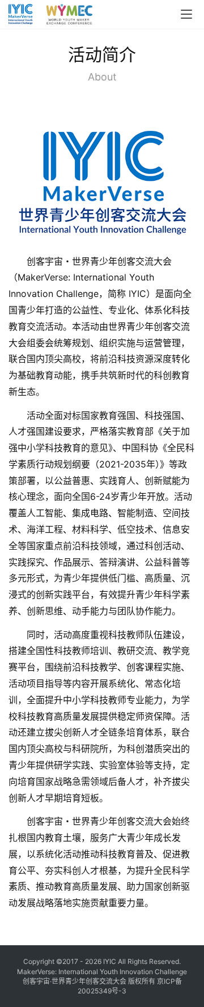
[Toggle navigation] (186, 14)
